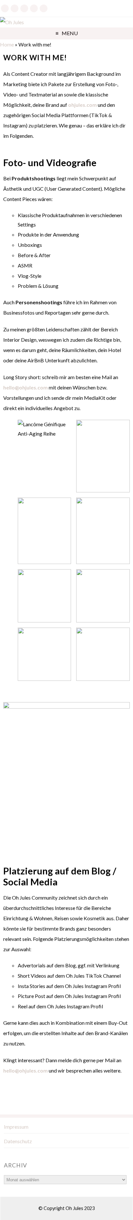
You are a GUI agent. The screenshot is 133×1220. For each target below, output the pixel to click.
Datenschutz (18, 1141)
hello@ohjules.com (25, 387)
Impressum (16, 1127)
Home (7, 44)
